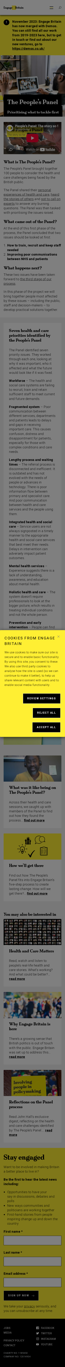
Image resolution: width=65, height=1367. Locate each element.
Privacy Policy (14, 1340)
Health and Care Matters (31, 951)
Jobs (7, 1328)
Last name (13, 1252)
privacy (29, 1306)
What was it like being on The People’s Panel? (32, 790)
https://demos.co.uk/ (28, 48)
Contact (10, 1345)
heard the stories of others (31, 197)
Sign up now (18, 1295)
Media (8, 1333)
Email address (16, 1273)
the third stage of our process (28, 281)
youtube (47, 1344)
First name (13, 1231)
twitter (46, 1333)
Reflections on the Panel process (31, 1104)
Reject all (48, 714)
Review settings (43, 700)
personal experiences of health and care (27, 192)
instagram (48, 1339)
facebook (48, 1328)
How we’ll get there (26, 865)
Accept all (48, 728)
